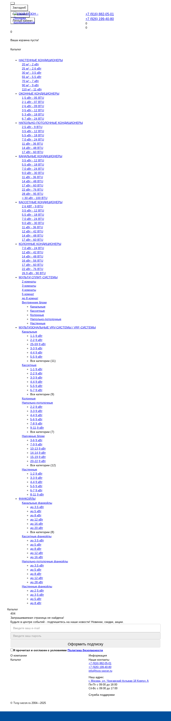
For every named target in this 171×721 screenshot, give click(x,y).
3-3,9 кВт (36, 348)
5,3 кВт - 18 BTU (33, 114)
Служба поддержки (102, 694)
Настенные (37, 323)
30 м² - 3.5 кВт (31, 72)
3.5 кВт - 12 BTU (33, 131)
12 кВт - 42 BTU (32, 231)
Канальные (37, 306)
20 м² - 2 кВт (30, 64)
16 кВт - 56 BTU (32, 260)
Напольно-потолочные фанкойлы (45, 561)
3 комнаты (29, 285)
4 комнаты (29, 289)
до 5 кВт (35, 511)
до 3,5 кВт (37, 594)
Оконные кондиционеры (39, 93)
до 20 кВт (36, 528)
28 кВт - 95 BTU (32, 193)
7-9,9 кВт (36, 444)
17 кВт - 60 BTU (32, 152)
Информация (98, 655)
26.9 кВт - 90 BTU (34, 273)
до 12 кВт (36, 519)
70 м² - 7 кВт (30, 81)
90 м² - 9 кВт (30, 85)
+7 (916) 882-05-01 (100, 14)
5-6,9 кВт (36, 419)
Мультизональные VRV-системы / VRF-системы (57, 327)
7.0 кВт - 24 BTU (33, 139)
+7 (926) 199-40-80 (100, 19)
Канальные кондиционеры (40, 156)
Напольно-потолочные (45, 319)
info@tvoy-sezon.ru (100, 670)
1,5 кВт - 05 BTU (33, 97)
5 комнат (28, 294)
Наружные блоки (33, 436)
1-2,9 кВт (36, 473)
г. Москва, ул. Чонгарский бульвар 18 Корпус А (119, 680)
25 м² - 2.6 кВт (31, 68)
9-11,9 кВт (37, 427)
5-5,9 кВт (36, 356)
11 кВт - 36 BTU (32, 143)
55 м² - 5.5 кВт (31, 77)
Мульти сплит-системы (38, 277)
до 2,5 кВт (37, 590)
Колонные (37, 315)
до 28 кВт (36, 582)
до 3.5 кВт (37, 507)
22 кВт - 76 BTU (32, 189)
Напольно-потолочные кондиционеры (51, 122)
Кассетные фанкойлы (37, 536)
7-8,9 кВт (36, 423)
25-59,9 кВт (38, 344)
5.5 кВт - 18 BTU (33, 135)
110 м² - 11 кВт (32, 89)
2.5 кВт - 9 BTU (32, 127)
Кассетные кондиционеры (40, 202)
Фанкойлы (27, 498)
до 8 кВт (35, 515)
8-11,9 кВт (37, 494)
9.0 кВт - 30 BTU (33, 173)
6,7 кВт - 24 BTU (33, 118)
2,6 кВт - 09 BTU (33, 106)
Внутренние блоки (34, 302)
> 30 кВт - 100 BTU (34, 198)
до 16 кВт (36, 523)
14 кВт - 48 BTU (32, 148)
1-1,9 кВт (36, 335)
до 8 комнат (30, 298)
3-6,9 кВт (36, 440)
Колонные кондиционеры (40, 244)
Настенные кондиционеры (41, 60)
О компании (18, 655)
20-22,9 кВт (38, 461)
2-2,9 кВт (36, 340)
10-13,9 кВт (38, 448)
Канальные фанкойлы (37, 502)
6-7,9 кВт (36, 390)
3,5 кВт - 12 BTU (33, 110)
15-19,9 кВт (38, 457)
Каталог (15, 659)
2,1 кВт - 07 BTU (33, 102)
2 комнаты (29, 281)
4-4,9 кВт (36, 352)
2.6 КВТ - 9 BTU (32, 206)
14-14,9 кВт (38, 452)
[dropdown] (12, 3)
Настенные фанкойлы (37, 586)
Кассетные (37, 310)
